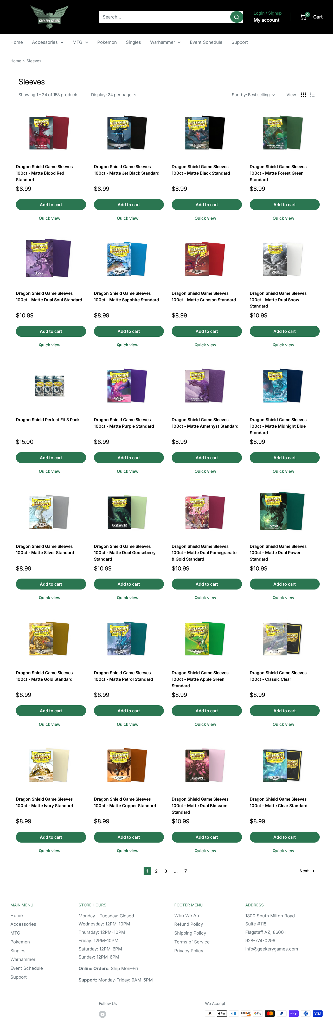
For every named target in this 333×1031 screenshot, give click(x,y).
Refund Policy (188, 924)
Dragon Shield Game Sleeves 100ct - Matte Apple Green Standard (200, 679)
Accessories (45, 42)
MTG (77, 42)
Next (304, 870)
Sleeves (34, 60)
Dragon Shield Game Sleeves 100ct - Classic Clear (278, 676)
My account (266, 20)
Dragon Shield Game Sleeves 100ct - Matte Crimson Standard (204, 296)
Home (16, 42)
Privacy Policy (188, 950)
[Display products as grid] (303, 95)
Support (240, 42)
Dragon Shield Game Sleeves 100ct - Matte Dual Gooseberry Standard (125, 553)
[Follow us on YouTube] (102, 1014)
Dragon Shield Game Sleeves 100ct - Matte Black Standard (201, 170)
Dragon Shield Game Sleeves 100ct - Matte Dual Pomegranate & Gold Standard (204, 553)
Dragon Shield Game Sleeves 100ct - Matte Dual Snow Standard (278, 300)
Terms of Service (192, 941)
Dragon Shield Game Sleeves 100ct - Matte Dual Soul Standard (49, 296)
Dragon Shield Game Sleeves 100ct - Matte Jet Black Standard (126, 170)
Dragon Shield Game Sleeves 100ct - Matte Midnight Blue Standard (278, 426)
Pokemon (107, 42)
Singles (133, 42)
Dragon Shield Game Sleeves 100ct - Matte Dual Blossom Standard (200, 805)
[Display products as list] (312, 95)
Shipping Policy (190, 933)
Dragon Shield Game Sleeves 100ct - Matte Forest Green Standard (278, 173)
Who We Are (187, 915)
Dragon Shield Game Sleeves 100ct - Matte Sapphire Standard (126, 296)
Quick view (49, 218)
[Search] (236, 17)
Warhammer (162, 42)
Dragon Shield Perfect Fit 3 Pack (48, 419)
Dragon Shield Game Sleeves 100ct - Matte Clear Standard (279, 802)
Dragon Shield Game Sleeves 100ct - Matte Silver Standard (45, 549)
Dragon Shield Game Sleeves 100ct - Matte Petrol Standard (123, 676)
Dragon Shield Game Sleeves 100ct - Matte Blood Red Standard (44, 173)
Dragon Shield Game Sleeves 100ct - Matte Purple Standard (124, 423)
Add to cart (51, 204)
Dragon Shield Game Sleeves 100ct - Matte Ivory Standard (44, 802)
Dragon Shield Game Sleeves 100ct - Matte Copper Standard (125, 802)
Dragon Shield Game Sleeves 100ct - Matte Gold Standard (44, 676)
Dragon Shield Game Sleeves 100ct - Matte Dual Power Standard (278, 553)
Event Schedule (206, 42)
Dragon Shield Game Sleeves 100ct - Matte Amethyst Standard (205, 423)
